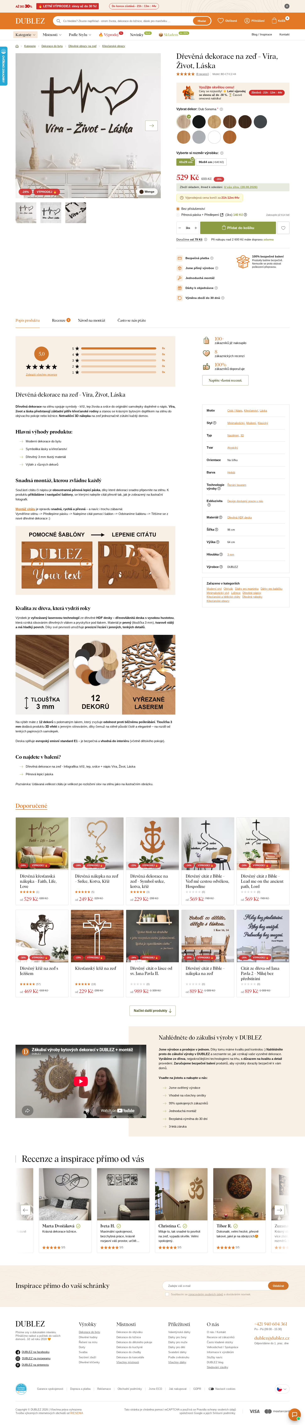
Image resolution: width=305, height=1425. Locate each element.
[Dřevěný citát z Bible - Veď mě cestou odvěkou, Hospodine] (208, 844)
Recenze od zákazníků (220, 1337)
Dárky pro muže (177, 1342)
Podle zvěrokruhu (178, 1357)
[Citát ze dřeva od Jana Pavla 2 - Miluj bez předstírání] (263, 936)
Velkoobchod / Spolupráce (222, 1347)
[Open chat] (294, 1414)
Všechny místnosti (127, 1362)
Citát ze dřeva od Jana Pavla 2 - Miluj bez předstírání (260, 973)
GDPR (197, 1388)
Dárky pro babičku (271, 588)
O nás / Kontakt (216, 1332)
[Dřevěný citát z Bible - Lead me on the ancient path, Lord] (263, 844)
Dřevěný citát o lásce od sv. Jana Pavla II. (151, 971)
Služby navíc (215, 1357)
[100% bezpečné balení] (243, 261)
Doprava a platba (80, 1388)
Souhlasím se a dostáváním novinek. (211, 1294)
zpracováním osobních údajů (205, 1294)
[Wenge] (26, 212)
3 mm (230, 554)
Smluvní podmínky (224, 1413)
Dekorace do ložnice (128, 1337)
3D (242, 435)
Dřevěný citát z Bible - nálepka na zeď (205, 971)
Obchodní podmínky (130, 1388)
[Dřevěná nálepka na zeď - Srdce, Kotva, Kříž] (97, 844)
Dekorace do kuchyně (129, 1347)
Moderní (251, 423)
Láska (263, 410)
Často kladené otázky (220, 1342)
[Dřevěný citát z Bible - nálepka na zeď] (208, 936)
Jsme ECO (155, 1388)
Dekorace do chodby (128, 1352)
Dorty (82, 1347)
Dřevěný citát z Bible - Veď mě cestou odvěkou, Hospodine (207, 881)
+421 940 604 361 (270, 1324)
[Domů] (17, 46)
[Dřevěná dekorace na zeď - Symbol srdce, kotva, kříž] (152, 844)
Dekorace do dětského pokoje (134, 1342)
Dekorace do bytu (89, 1332)
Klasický (263, 423)
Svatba (83, 1352)
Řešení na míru (88, 1342)
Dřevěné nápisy (252, 592)
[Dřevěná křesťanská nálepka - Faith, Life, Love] (42, 844)
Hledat (202, 21)
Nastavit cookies (225, 1388)
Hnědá (231, 472)
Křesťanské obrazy (218, 601)
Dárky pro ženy (177, 1337)
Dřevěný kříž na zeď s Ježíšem (39, 971)
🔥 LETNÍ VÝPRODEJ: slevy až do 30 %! (67, 6)
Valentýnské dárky (179, 1332)
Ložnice (235, 592)
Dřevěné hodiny (88, 1337)
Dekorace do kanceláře (130, 1357)
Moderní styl (214, 588)
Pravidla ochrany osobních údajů (216, 1409)
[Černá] (50, 212)
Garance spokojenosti (50, 1388)
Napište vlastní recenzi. (225, 380)
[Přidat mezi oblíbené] (283, 228)
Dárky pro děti (176, 1347)
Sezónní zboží (87, 1357)
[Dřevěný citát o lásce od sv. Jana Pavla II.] (152, 936)
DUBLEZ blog (215, 1362)
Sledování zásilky (217, 1367)
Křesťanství (251, 410)
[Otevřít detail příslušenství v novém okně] (221, 214)
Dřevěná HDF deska (239, 517)
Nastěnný (233, 435)
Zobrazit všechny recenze (41, 374)
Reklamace (104, 1388)
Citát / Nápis (234, 410)
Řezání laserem (236, 485)
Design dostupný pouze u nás (245, 501)
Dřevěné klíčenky (89, 1362)
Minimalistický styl (218, 592)
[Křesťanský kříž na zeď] (97, 936)
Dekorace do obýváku (129, 1332)
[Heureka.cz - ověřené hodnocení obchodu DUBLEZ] (21, 1388)
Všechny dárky (177, 1362)
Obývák (228, 588)
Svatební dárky (177, 1352)
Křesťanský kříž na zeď (95, 968)
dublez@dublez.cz (271, 1338)
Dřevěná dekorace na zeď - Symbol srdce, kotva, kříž (149, 881)
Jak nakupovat (178, 1388)
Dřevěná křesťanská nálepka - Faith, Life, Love (38, 881)
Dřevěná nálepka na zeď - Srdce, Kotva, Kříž (96, 878)
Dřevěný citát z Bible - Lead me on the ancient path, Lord (262, 881)
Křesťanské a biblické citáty (223, 596)
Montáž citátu (25, 509)
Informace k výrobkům (220, 1352)
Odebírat (278, 1285)
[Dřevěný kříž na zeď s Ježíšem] (42, 936)
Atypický (232, 447)
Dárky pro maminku (247, 588)
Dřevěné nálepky (252, 596)
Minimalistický (236, 423)
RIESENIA (76, 1413)
